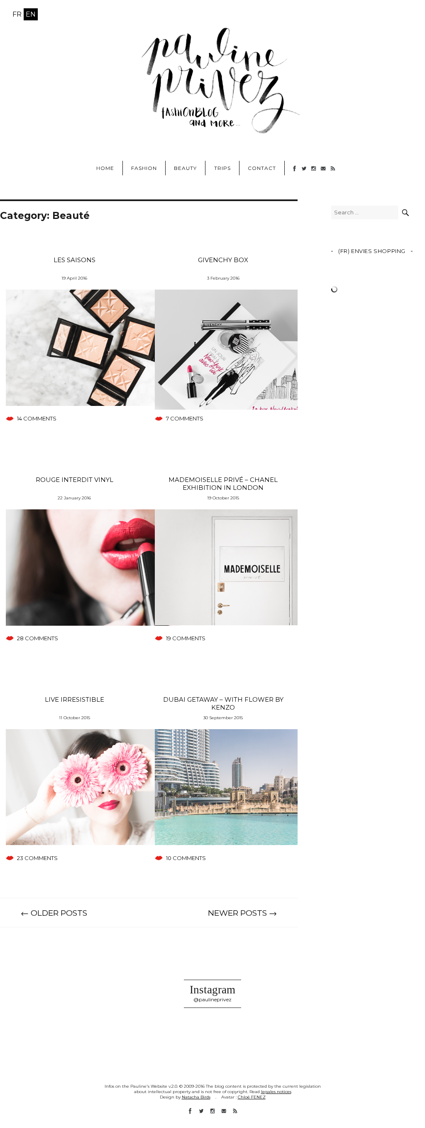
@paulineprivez (212, 999)
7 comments (184, 418)
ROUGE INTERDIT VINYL (74, 480)
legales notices (276, 1091)
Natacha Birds (196, 1097)
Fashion (144, 168)
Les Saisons (74, 260)
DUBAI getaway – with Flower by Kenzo (223, 703)
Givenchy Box (223, 260)
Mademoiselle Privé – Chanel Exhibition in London (223, 484)
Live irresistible (74, 699)
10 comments (186, 858)
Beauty (185, 168)
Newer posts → (242, 913)
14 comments (36, 418)
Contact (262, 168)
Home (105, 168)
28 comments (37, 638)
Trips (222, 168)
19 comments (185, 638)
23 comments (37, 858)
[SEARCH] (405, 212)
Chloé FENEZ (252, 1097)
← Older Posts (54, 913)
